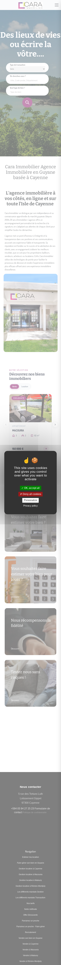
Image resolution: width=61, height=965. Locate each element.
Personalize (30, 500)
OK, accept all (31, 488)
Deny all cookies (31, 494)
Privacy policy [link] (30, 505)
